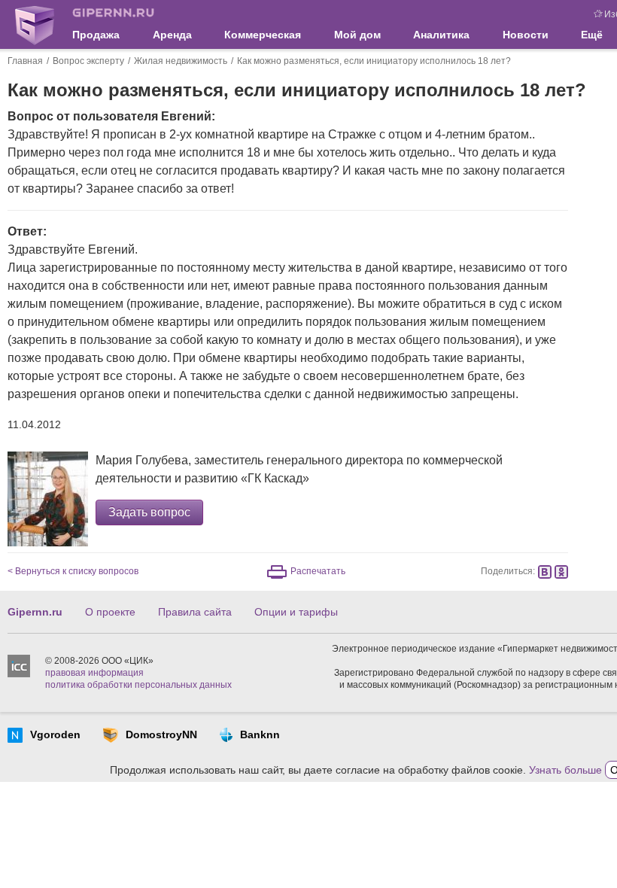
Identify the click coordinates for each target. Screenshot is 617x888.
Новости (526, 35)
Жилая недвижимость (180, 61)
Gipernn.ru (35, 612)
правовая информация (94, 673)
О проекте (110, 612)
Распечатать (317, 571)
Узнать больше (565, 770)
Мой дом (357, 35)
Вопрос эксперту (88, 61)
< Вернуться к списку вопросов (73, 571)
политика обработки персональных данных (138, 685)
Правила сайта (195, 612)
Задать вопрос (149, 512)
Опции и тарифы (296, 612)
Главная (25, 61)
